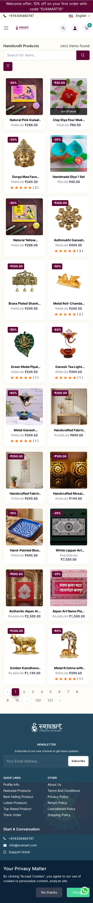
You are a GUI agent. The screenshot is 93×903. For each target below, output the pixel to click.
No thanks (49, 892)
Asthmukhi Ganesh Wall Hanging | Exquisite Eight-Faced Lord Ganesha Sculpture (68, 240)
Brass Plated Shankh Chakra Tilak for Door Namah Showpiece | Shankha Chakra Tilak (24, 303)
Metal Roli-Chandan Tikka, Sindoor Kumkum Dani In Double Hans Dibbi (68, 303)
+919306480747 (21, 16)
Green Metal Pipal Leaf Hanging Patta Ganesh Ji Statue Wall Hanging (24, 367)
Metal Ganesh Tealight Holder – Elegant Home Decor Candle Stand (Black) (24, 430)
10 (17, 700)
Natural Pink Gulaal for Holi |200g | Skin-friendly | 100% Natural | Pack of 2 (24, 120)
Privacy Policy (58, 797)
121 (50, 700)
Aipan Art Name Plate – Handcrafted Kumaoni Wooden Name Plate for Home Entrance (69, 611)
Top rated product (17, 809)
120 (38, 700)
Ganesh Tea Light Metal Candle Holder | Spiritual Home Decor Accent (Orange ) (68, 367)
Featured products (17, 790)
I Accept (78, 892)
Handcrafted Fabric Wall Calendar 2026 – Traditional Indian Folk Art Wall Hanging (68, 430)
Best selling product (18, 797)
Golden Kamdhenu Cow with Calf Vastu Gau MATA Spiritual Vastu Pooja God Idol (24, 668)
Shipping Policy (59, 815)
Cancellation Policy (61, 809)
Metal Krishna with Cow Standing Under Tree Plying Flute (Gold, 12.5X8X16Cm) (69, 668)
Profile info (11, 784)
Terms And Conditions (64, 790)
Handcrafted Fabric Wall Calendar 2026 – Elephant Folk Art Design (24, 493)
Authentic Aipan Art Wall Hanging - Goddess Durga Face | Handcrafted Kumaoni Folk (24, 611)
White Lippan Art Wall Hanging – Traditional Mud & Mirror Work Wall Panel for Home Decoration (68, 550)
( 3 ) (80, 251)
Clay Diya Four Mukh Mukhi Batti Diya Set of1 (68, 120)
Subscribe (78, 761)
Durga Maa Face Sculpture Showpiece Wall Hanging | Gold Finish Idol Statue (24, 177)
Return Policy (57, 803)
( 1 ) (36, 377)
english (81, 16)
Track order (12, 815)
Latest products (15, 803)
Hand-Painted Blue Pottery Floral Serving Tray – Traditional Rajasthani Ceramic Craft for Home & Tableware (24, 550)
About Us (54, 784)
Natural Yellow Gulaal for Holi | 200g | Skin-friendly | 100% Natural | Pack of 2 (24, 240)
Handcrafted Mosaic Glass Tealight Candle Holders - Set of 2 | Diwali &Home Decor (69, 493)
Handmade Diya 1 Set (69, 177)
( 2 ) (36, 187)
